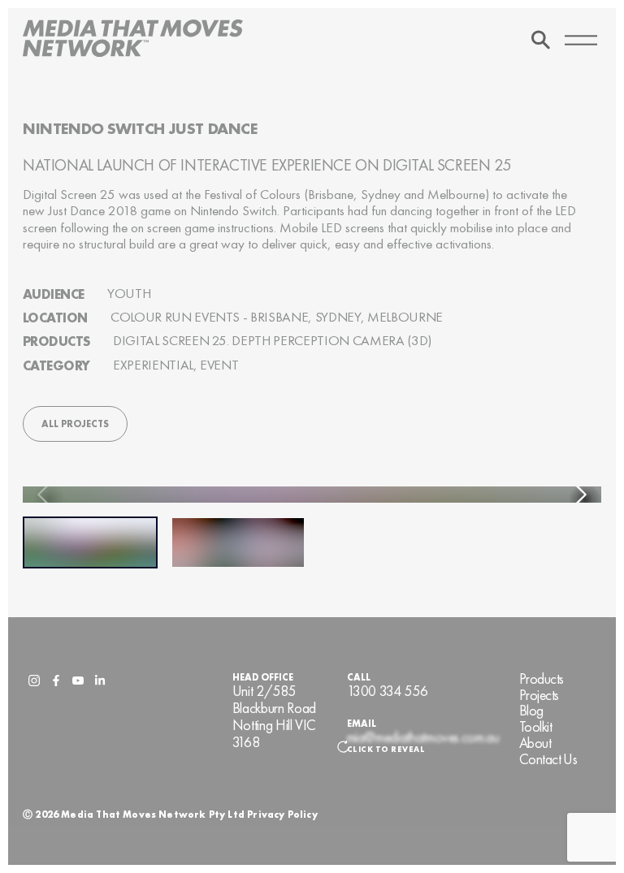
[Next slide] (580, 495)
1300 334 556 (387, 691)
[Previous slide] (44, 495)
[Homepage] (133, 40)
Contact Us (548, 759)
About (535, 743)
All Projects (75, 424)
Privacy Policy (282, 814)
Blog (531, 711)
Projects (539, 695)
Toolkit (535, 727)
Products (541, 679)
